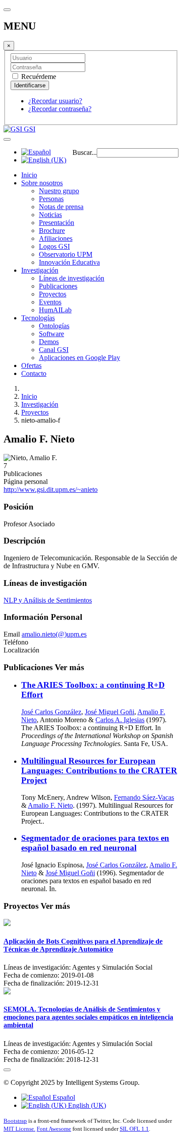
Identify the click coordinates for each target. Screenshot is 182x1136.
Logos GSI (54, 246)
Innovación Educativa (69, 262)
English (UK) (86, 1105)
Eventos (50, 302)
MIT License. (19, 1128)
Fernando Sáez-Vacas (144, 797)
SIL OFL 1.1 (134, 1128)
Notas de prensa (61, 206)
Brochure (52, 230)
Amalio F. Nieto (50, 805)
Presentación (56, 222)
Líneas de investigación (71, 278)
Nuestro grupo (59, 191)
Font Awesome (54, 1128)
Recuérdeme (37, 76)
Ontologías (54, 326)
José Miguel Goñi (109, 712)
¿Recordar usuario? (55, 101)
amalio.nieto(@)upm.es (54, 634)
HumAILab (55, 310)
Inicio (29, 175)
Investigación (39, 270)
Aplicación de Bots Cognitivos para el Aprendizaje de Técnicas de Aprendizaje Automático (83, 945)
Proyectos (52, 294)
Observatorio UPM (65, 254)
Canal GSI (53, 349)
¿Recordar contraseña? (59, 108)
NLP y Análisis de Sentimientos (48, 600)
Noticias (50, 214)
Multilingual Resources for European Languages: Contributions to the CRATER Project (99, 770)
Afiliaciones (55, 238)
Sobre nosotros (42, 183)
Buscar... (84, 152)
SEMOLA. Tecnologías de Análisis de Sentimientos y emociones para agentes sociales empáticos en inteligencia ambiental (88, 1017)
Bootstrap (15, 1120)
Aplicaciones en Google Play (79, 357)
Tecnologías (38, 318)
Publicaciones (58, 286)
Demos (49, 341)
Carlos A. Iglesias (119, 720)
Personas (51, 198)
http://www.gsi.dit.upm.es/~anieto (51, 489)
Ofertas (31, 365)
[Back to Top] (7, 1070)
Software (51, 333)
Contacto (33, 373)
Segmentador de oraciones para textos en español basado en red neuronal (95, 842)
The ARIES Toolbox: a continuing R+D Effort (93, 689)
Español (63, 1097)
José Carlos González (51, 712)
